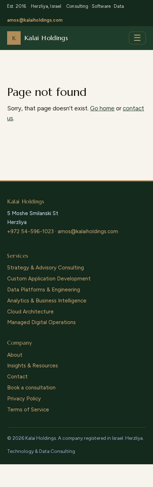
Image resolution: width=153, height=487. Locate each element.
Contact (17, 376)
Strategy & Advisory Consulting (45, 267)
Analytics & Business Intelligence (46, 300)
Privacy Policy (24, 398)
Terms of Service (28, 409)
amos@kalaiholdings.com (35, 20)
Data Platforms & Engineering (43, 289)
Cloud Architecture (30, 311)
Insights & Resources (32, 365)
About (14, 355)
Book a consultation (31, 387)
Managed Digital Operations (41, 322)
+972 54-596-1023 (30, 231)
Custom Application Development (49, 278)
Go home (102, 108)
